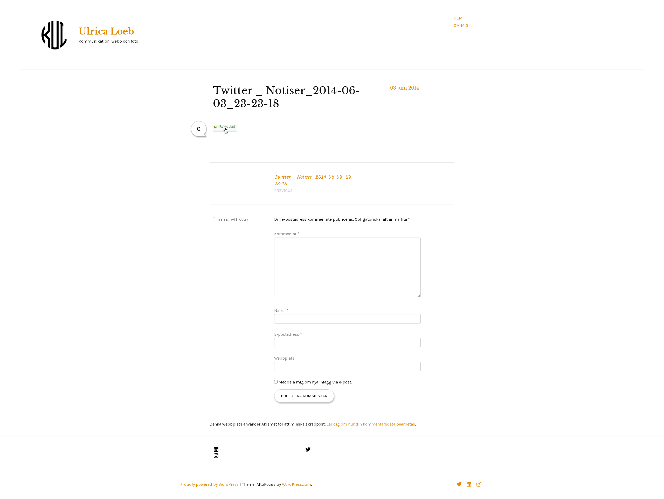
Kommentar (286, 233)
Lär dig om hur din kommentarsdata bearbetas (371, 424)
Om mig (461, 25)
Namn (281, 310)
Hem (458, 18)
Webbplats (284, 358)
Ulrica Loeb (106, 31)
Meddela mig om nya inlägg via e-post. (315, 382)
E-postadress (288, 334)
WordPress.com (296, 484)
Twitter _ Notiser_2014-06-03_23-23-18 (314, 183)
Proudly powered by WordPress (209, 484)
